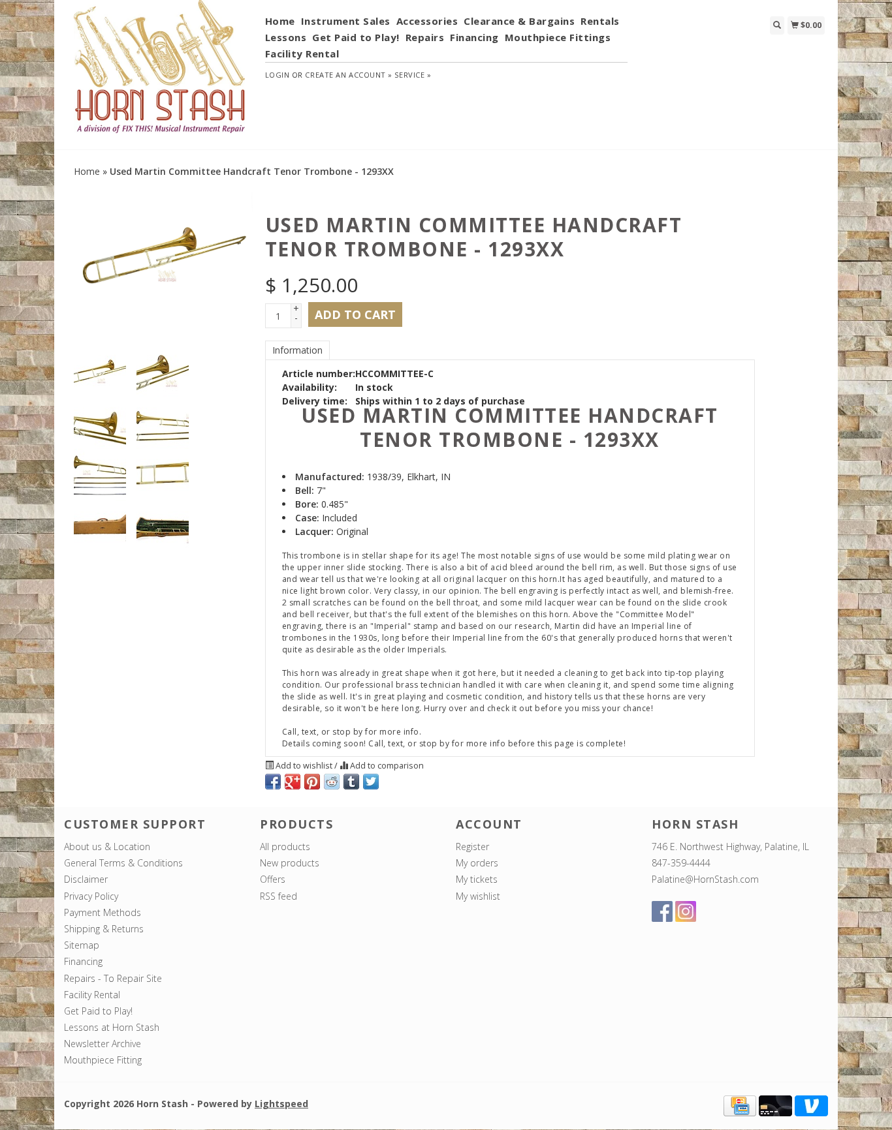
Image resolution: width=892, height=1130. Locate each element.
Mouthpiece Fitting (103, 1060)
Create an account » (348, 75)
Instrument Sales (345, 20)
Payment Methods (102, 912)
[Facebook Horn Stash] (662, 911)
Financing (474, 37)
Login (277, 75)
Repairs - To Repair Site (113, 978)
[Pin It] (312, 781)
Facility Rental (302, 53)
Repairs (425, 37)
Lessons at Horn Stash (111, 1027)
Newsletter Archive (102, 1043)
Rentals (600, 20)
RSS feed (278, 896)
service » (412, 75)
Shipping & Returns (104, 929)
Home (280, 20)
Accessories (427, 20)
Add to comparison (386, 765)
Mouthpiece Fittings (558, 37)
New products (289, 863)
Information (297, 350)
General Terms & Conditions (123, 863)
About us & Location (107, 846)
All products (285, 846)
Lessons (286, 37)
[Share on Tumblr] (351, 781)
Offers (272, 879)
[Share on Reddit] (332, 781)
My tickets (477, 879)
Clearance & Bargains (519, 20)
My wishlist (478, 896)
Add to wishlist (304, 765)
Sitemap (81, 945)
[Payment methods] (740, 1104)
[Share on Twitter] (371, 781)
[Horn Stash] (160, 73)
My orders (477, 863)
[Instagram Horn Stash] (685, 911)
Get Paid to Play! (356, 37)
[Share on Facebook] (273, 781)
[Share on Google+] (292, 781)
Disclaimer (86, 879)
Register (472, 846)
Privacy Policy (91, 896)
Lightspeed (281, 1103)
